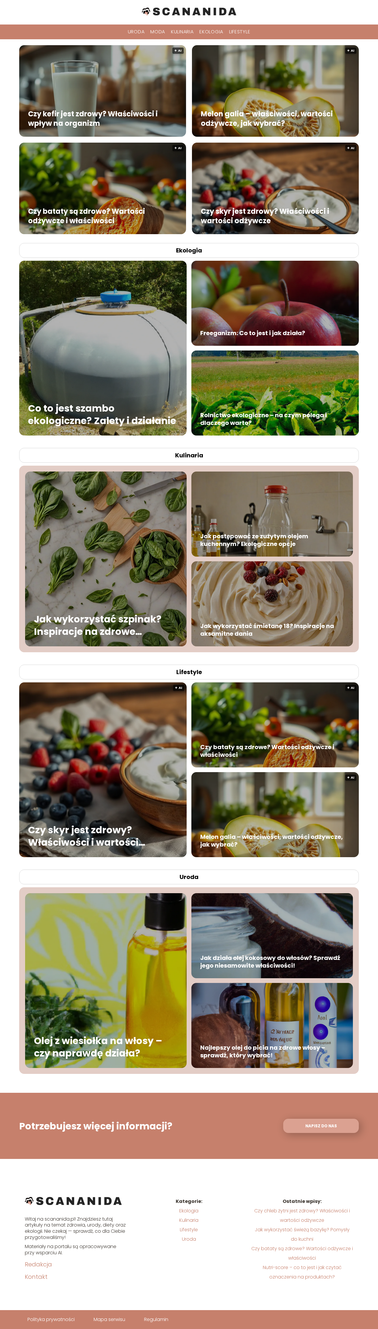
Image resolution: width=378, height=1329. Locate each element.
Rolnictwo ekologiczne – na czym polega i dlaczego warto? (263, 419)
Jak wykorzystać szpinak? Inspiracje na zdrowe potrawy (98, 625)
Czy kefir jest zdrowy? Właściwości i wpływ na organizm (93, 118)
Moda (157, 31)
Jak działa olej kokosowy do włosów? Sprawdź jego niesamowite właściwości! (270, 961)
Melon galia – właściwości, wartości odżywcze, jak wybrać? (267, 118)
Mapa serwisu (109, 1319)
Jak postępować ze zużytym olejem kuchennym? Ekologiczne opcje (254, 540)
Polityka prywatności (51, 1319)
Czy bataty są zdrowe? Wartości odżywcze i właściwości (86, 216)
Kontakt (36, 1277)
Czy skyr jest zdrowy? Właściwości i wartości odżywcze (265, 216)
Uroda (136, 31)
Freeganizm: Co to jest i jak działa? (252, 333)
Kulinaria (182, 31)
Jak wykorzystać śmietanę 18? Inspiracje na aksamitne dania (267, 629)
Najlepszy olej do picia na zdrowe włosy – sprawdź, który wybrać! (262, 1051)
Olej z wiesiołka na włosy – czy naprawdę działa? (98, 1047)
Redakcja (38, 1264)
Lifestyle (239, 31)
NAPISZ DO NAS (321, 1126)
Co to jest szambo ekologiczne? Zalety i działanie (102, 414)
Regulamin (156, 1319)
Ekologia (211, 31)
